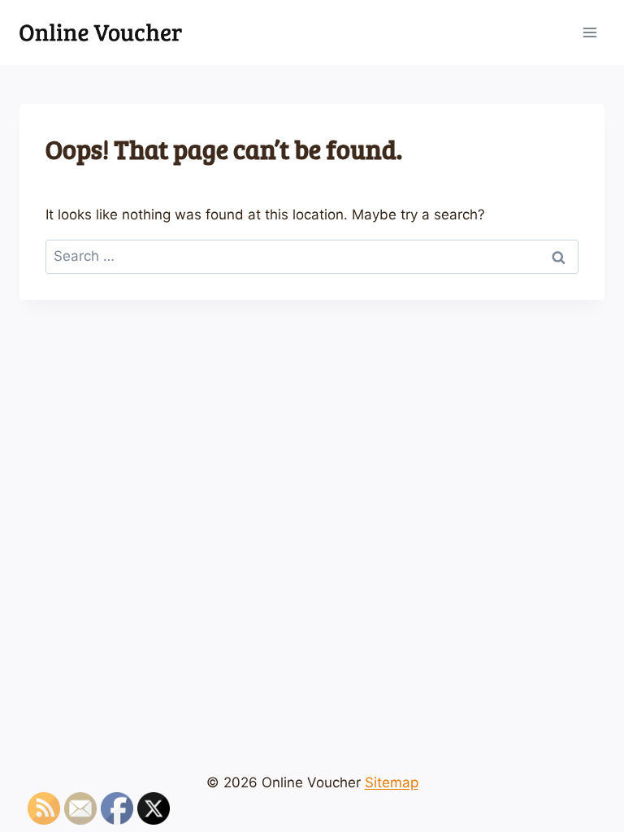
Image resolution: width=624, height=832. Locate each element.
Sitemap (391, 782)
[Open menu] (589, 32)
